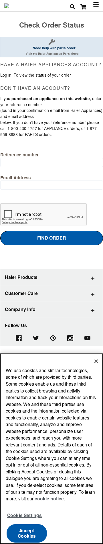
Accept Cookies (27, 533)
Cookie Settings (24, 515)
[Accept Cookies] (96, 361)
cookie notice (49, 498)
